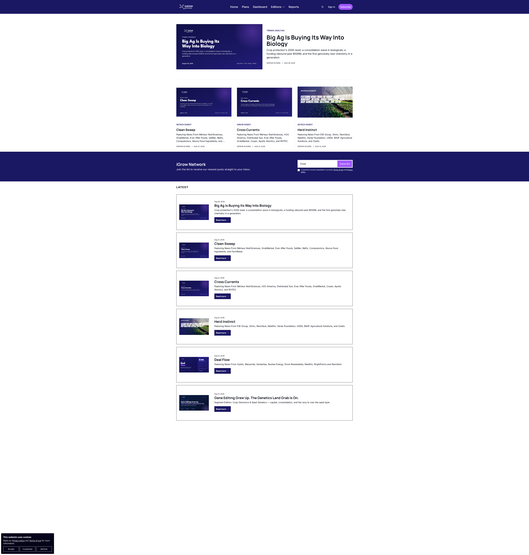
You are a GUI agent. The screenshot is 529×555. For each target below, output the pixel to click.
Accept (11, 549)
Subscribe (345, 163)
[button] (222, 220)
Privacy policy (18, 540)
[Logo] (186, 6)
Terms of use (35, 540)
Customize (27, 549)
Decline (44, 549)
